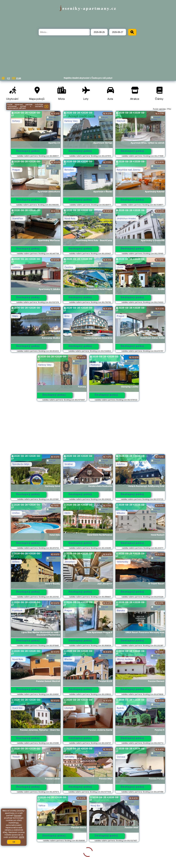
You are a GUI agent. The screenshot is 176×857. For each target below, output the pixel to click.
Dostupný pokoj (28, 150)
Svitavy (16, 121)
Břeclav (68, 659)
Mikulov (121, 513)
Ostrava (121, 756)
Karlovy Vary (71, 121)
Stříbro (15, 561)
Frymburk (17, 610)
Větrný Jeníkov (125, 659)
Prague (16, 169)
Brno (66, 316)
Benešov (69, 169)
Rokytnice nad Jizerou (128, 169)
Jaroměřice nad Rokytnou (130, 854)
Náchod (121, 121)
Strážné (68, 464)
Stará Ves (17, 708)
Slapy (15, 316)
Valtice (15, 805)
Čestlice (68, 267)
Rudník (120, 708)
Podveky (95, 364)
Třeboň (16, 756)
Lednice (16, 267)
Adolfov (121, 464)
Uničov (16, 513)
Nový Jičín (69, 854)
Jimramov (69, 561)
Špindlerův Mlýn (20, 464)
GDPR (21, 837)
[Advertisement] (88, 429)
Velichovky (122, 561)
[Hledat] (132, 32)
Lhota (120, 267)
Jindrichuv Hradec (126, 218)
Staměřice (17, 218)
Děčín (67, 513)
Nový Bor (69, 805)
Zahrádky (69, 756)
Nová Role (69, 218)
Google (17, 815)
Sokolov (121, 805)
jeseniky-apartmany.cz (88, 8)
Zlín (14, 854)
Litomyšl (68, 708)
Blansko (121, 610)
